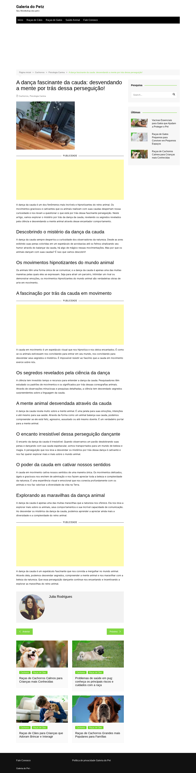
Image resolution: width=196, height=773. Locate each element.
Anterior (26, 631)
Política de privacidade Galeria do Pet (91, 760)
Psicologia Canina (38, 96)
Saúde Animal (73, 20)
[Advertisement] (98, 45)
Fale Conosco (90, 20)
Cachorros (23, 96)
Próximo (114, 631)
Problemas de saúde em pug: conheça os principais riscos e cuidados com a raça (94, 682)
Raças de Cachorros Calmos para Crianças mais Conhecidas (163, 154)
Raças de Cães (34, 20)
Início (20, 20)
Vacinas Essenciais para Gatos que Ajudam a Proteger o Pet (164, 123)
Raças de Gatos (54, 20)
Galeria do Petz (30, 6)
